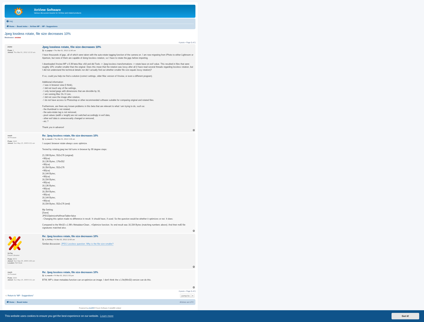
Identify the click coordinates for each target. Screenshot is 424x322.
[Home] (19, 10)
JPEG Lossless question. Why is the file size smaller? (87, 244)
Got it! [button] (405, 316)
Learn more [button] (106, 316)
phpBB (91, 308)
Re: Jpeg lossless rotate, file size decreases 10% (70, 135)
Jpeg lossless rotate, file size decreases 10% (38, 33)
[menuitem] (9, 21)
